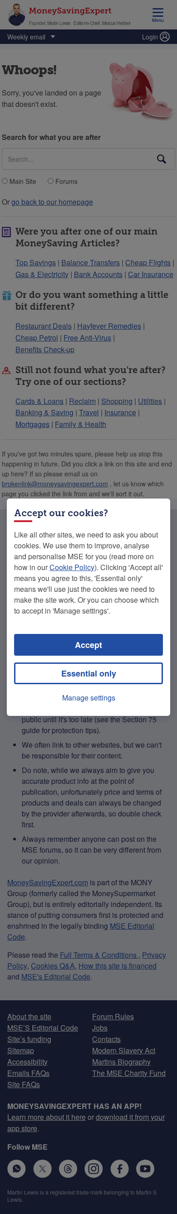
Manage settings (88, 697)
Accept (88, 645)
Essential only (88, 673)
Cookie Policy (71, 567)
